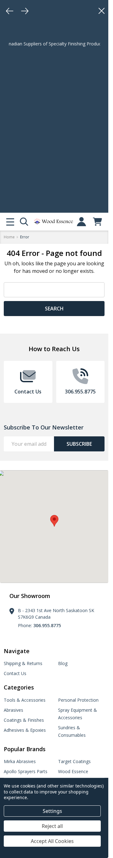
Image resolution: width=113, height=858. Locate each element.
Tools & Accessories (25, 700)
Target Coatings (74, 761)
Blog (62, 663)
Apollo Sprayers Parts (25, 771)
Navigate (17, 651)
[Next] (25, 11)
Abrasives (13, 710)
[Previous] (9, 11)
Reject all (52, 826)
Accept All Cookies (52, 841)
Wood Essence (73, 771)
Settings (52, 811)
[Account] (81, 222)
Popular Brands (25, 749)
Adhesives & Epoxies (25, 730)
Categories (19, 687)
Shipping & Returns (23, 663)
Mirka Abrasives (20, 761)
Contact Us (15, 673)
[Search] (24, 222)
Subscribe (79, 443)
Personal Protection (78, 700)
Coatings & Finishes (24, 720)
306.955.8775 (47, 625)
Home (9, 237)
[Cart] (97, 222)
